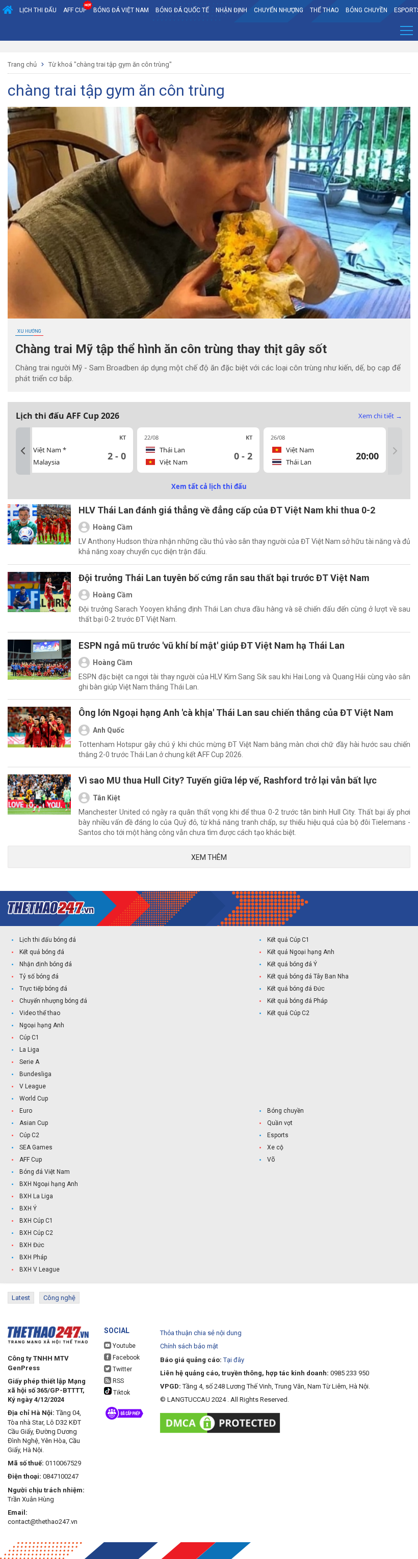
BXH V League (39, 1269)
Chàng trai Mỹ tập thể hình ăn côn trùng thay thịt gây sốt (171, 349)
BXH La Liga (36, 1196)
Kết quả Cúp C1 (288, 939)
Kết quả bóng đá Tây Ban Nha (308, 976)
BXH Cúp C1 (36, 1220)
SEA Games (36, 1147)
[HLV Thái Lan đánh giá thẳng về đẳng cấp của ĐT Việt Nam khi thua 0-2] (39, 530)
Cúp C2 (29, 1135)
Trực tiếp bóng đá (43, 988)
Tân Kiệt (106, 798)
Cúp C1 (29, 1037)
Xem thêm (209, 857)
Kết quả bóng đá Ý (292, 964)
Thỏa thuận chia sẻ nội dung (201, 1333)
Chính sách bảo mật (189, 1346)
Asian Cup (33, 1123)
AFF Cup (30, 1159)
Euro (25, 1110)
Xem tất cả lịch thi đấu (209, 486)
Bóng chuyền (366, 10)
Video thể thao (39, 1013)
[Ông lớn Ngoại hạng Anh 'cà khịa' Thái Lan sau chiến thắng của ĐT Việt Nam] (39, 733)
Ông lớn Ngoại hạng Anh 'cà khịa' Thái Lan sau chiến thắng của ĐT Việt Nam (236, 712)
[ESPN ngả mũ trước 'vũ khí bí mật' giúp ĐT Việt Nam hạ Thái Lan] (39, 666)
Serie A (29, 1061)
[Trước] (23, 451)
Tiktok (121, 1392)
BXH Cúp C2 (36, 1232)
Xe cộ (275, 1147)
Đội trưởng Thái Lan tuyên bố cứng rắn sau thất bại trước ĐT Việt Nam (224, 577)
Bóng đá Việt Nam (121, 10)
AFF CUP (75, 10)
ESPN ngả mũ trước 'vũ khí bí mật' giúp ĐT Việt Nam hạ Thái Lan (212, 645)
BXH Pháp (33, 1257)
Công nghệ (59, 1298)
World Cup (33, 1098)
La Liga (29, 1049)
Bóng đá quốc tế (182, 10)
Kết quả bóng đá (41, 952)
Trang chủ (22, 64)
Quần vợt (280, 1123)
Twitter (121, 1369)
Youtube (123, 1345)
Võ (271, 1159)
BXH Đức (31, 1245)
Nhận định (231, 10)
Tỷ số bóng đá (39, 976)
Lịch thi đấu (38, 10)
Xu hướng (29, 331)
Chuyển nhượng (278, 10)
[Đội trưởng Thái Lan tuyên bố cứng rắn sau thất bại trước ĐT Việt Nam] (39, 598)
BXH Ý (28, 1208)
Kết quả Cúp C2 (288, 1013)
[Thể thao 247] (51, 907)
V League (32, 1086)
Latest (21, 1298)
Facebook (125, 1357)
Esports (278, 1135)
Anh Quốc (108, 730)
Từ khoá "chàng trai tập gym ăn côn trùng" (110, 64)
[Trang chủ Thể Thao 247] (7, 10)
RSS (117, 1380)
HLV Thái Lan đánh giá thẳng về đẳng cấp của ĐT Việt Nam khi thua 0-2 (227, 510)
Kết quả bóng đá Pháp (297, 1000)
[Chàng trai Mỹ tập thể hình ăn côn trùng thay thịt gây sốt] (209, 213)
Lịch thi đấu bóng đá (47, 939)
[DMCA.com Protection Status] (222, 1422)
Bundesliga (35, 1074)
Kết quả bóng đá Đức (296, 988)
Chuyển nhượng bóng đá (53, 1000)
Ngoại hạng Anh (41, 1025)
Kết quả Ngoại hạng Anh (300, 952)
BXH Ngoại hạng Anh (48, 1184)
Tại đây (233, 1360)
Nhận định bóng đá (45, 964)
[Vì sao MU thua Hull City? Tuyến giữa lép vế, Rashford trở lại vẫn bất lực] (39, 806)
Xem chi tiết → (380, 415)
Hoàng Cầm (113, 527)
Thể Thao (324, 10)
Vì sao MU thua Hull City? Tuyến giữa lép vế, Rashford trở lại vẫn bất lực (228, 780)
